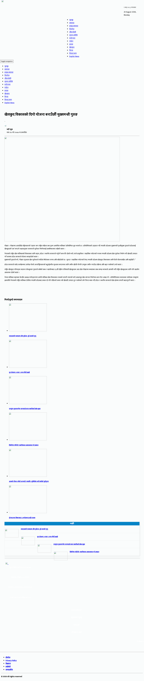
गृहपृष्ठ (71, 19)
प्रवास (71, 44)
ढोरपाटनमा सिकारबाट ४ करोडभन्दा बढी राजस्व (22, 518)
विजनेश (71, 29)
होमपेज (8, 657)
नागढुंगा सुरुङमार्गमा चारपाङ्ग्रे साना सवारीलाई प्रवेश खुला (24, 409)
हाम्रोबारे (8, 666)
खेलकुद (71, 47)
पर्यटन (71, 41)
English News (74, 56)
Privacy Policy (11, 660)
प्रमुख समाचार (73, 26)
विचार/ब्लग (73, 53)
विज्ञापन (8, 663)
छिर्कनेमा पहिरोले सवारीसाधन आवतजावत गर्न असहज (23, 445)
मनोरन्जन (72, 38)
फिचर (71, 50)
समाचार (71, 22)
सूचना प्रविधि (73, 35)
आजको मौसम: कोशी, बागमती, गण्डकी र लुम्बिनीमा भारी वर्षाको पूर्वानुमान (29, 481)
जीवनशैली (72, 32)
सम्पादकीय (9, 669)
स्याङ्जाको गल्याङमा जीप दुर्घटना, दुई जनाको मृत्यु (22, 336)
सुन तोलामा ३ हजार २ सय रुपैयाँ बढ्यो (19, 372)
